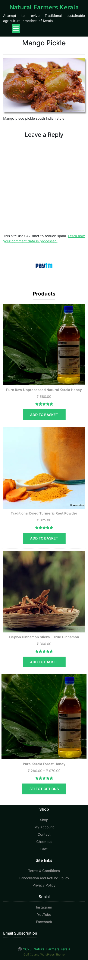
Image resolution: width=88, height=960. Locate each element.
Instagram (44, 907)
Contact (44, 834)
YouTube (44, 914)
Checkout (44, 841)
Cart (44, 849)
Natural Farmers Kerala (44, 7)
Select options (44, 789)
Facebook (44, 922)
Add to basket (44, 415)
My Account (44, 827)
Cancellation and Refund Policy (44, 878)
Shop (44, 820)
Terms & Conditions (44, 871)
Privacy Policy (44, 885)
